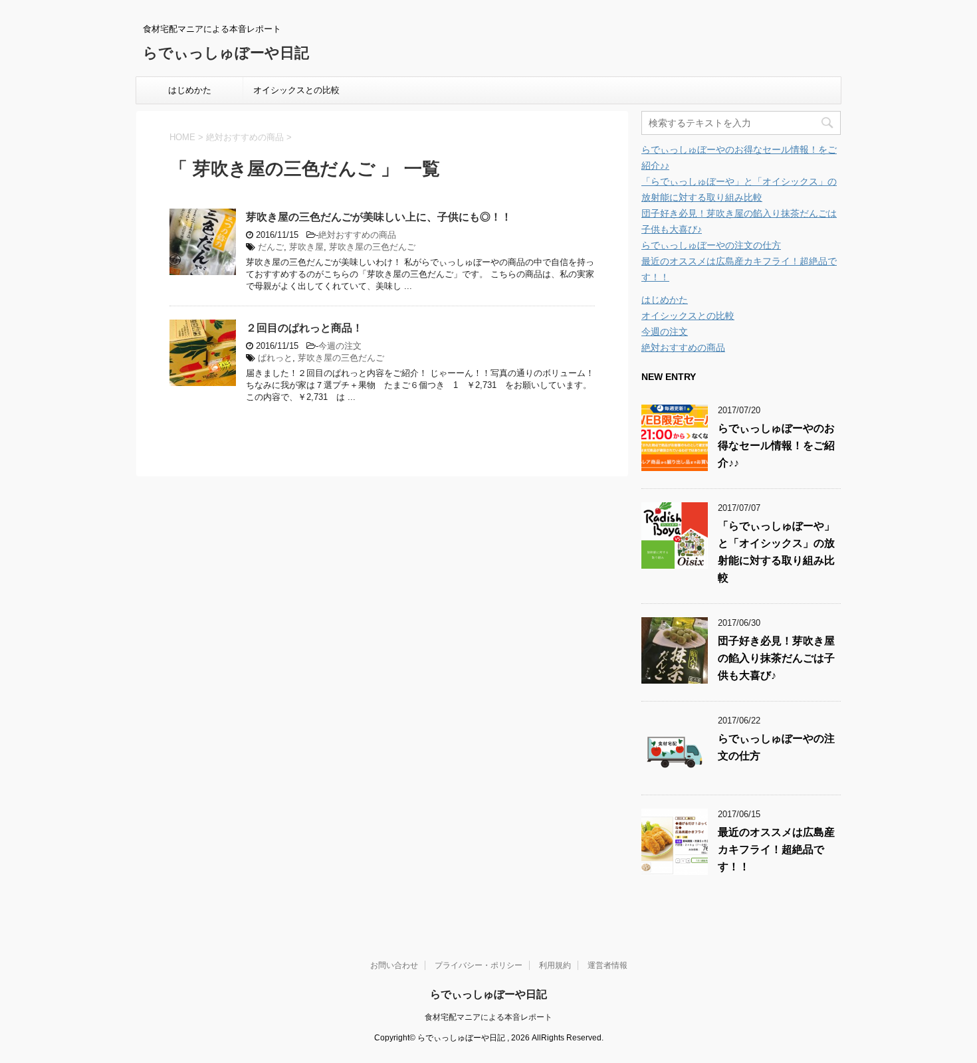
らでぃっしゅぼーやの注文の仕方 (711, 245)
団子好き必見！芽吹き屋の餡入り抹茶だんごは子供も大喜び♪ (776, 658)
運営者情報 (607, 965)
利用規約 (555, 965)
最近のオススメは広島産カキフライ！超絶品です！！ (776, 849)
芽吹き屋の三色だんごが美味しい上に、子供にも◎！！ (379, 217)
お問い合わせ (394, 965)
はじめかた (189, 90)
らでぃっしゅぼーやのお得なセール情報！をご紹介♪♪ (776, 445)
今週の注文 (340, 346)
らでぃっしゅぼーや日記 (226, 53)
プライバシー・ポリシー (478, 965)
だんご (271, 247)
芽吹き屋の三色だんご (372, 247)
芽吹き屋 (306, 247)
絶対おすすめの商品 (357, 235)
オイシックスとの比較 (296, 90)
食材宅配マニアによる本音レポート (488, 1017)
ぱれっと (275, 358)
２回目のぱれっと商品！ (304, 328)
